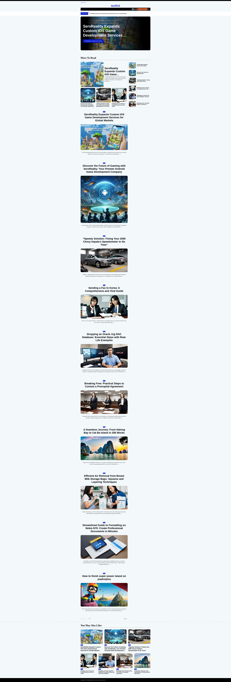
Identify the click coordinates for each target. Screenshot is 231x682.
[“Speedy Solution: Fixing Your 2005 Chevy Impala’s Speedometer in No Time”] (104, 260)
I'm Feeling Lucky (143, 9)
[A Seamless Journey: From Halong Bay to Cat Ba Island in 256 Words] (104, 448)
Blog (104, 111)
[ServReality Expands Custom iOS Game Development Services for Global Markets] (104, 137)
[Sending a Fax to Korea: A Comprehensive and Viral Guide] (104, 306)
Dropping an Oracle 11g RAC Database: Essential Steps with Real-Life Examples (143, 97)
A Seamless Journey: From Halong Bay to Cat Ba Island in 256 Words (142, 672)
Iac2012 (115, 5)
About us (104, 680)
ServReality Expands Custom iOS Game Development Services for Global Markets (108, 13)
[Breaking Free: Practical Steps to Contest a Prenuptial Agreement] (104, 402)
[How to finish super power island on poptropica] (104, 595)
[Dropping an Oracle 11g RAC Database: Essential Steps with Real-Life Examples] (104, 356)
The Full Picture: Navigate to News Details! (93, 41)
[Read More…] (107, 81)
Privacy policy (98, 680)
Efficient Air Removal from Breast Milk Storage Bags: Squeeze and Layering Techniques (104, 478)
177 (89, 618)
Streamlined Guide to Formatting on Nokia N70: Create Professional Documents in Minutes (104, 528)
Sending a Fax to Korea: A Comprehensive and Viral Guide (118, 105)
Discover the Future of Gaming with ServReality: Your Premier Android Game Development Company (88, 105)
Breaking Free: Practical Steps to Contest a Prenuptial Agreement (143, 104)
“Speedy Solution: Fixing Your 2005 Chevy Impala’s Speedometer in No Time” (102, 105)
